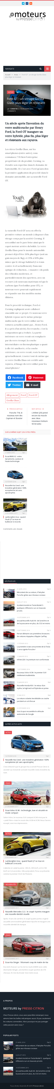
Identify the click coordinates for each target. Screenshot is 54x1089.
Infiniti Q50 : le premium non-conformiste (33, 659)
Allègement (12, 395)
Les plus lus (10, 581)
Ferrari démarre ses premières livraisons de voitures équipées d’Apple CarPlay (33, 635)
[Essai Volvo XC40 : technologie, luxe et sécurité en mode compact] (27, 794)
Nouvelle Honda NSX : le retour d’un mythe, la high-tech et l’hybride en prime (32, 686)
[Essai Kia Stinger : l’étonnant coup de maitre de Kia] (27, 946)
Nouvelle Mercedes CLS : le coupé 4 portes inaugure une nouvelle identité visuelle (27, 912)
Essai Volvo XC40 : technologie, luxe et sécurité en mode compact (26, 811)
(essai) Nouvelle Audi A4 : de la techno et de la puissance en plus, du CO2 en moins (33, 622)
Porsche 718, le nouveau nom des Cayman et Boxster (14, 415)
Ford (23, 395)
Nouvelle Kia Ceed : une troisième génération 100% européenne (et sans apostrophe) (15, 489)
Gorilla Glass (12, 400)
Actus (10, 92)
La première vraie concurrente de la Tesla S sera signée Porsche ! (33, 648)
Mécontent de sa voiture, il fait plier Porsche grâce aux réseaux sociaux (31, 593)
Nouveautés (11, 884)
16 (50, 602)
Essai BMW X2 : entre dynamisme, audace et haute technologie (14, 458)
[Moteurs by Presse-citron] (27, 16)
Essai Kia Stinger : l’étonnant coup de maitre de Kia (26, 962)
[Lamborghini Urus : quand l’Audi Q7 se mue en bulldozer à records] (15, 506)
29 (50, 589)
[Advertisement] (27, 43)
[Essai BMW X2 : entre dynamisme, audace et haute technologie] (15, 446)
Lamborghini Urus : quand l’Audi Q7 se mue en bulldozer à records (15, 519)
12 (50, 643)
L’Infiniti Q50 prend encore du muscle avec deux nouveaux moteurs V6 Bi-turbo (40, 418)
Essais (8, 783)
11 (50, 656)
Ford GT (33, 395)
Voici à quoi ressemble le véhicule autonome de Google (30, 712)
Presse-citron (38, 1086)
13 (50, 630)
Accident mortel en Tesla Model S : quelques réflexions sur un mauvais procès (31, 608)
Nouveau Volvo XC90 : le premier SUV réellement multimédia (31, 673)
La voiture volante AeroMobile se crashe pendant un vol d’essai (33, 699)
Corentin (14, 109)
